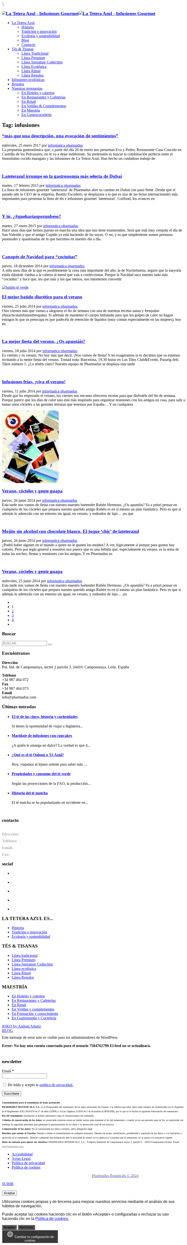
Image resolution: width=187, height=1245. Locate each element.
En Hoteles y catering (28, 996)
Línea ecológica (24, 969)
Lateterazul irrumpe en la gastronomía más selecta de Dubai (62, 176)
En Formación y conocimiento (35, 1014)
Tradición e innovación (29, 932)
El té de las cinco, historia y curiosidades (45, 717)
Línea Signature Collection (32, 964)
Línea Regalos (23, 977)
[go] (50, 644)
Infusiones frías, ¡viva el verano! (33, 381)
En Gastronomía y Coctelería (34, 1018)
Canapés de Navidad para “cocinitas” (39, 256)
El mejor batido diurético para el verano (42, 296)
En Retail (19, 1005)
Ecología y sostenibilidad (31, 936)
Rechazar (26, 1227)
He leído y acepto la (40, 1085)
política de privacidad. (56, 1085)
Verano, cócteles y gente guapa (32, 490)
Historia (18, 928)
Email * (8, 1071)
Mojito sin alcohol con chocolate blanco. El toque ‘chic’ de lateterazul (70, 531)
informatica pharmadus (65, 145)
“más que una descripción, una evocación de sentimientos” (60, 135)
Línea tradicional (24, 955)
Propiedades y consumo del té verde (41, 774)
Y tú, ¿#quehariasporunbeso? (31, 216)
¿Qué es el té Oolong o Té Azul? (38, 755)
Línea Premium (23, 960)
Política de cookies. (52, 1219)
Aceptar (9, 1193)
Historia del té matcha (30, 793)
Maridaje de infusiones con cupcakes (42, 736)
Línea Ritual (21, 973)
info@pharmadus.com (12, 1146)
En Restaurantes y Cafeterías (34, 1000)
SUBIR (8, 1184)
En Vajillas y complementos (33, 1009)
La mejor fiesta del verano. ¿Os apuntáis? (43, 341)
